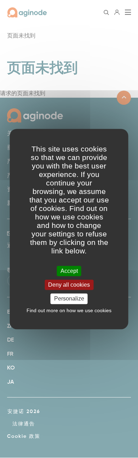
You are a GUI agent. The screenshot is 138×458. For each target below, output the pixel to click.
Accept (69, 271)
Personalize (69, 299)
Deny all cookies (69, 285)
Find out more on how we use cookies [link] (69, 310)
